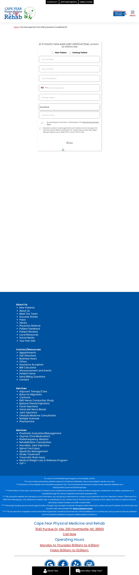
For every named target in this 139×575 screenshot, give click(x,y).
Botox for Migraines (30, 394)
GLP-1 (22, 463)
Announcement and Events (35, 370)
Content (24, 379)
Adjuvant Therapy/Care (33, 391)
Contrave (24, 397)
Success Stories (28, 316)
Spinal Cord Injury (29, 448)
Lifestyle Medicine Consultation (37, 415)
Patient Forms (27, 373)
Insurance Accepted (31, 364)
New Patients (27, 307)
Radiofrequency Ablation (34, 439)
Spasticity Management (33, 451)
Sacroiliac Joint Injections (34, 445)
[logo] (20, 13)
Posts (22, 319)
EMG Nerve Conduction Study (36, 400)
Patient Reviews (28, 331)
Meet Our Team (28, 313)
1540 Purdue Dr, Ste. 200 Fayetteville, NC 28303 (69, 529)
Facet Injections (28, 406)
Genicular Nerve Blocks (32, 409)
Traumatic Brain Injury (32, 457)
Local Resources (28, 334)
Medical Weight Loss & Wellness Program (43, 460)
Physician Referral (29, 325)
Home (16, 27)
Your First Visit (27, 340)
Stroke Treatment (29, 454)
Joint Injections (28, 412)
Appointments (27, 352)
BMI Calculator (27, 367)
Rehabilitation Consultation (35, 442)
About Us (24, 310)
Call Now (69, 534)
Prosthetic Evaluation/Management (40, 433)
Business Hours (28, 358)
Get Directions (27, 355)
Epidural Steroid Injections (34, 403)
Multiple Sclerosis (29, 418)
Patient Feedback (29, 328)
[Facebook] (63, 565)
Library (23, 322)
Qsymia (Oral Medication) (34, 436)
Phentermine (26, 421)
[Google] (50, 565)
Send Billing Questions (32, 376)
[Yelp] (76, 565)
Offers (23, 361)
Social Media (26, 337)
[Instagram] (89, 565)
